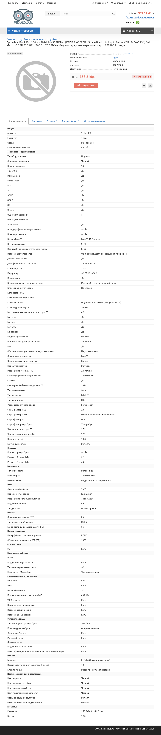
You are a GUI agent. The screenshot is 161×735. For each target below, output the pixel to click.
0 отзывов (129, 53)
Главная (11, 39)
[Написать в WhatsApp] (137, 22)
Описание (36, 121)
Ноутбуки (52, 39)
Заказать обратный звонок (140, 17)
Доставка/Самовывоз (95, 121)
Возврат (51, 3)
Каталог (22, 30)
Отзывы (52, 120)
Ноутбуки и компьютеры (31, 39)
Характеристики (17, 121)
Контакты (13, 3)
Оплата (40, 3)
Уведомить (87, 85)
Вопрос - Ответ (70, 120)
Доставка (27, 3)
